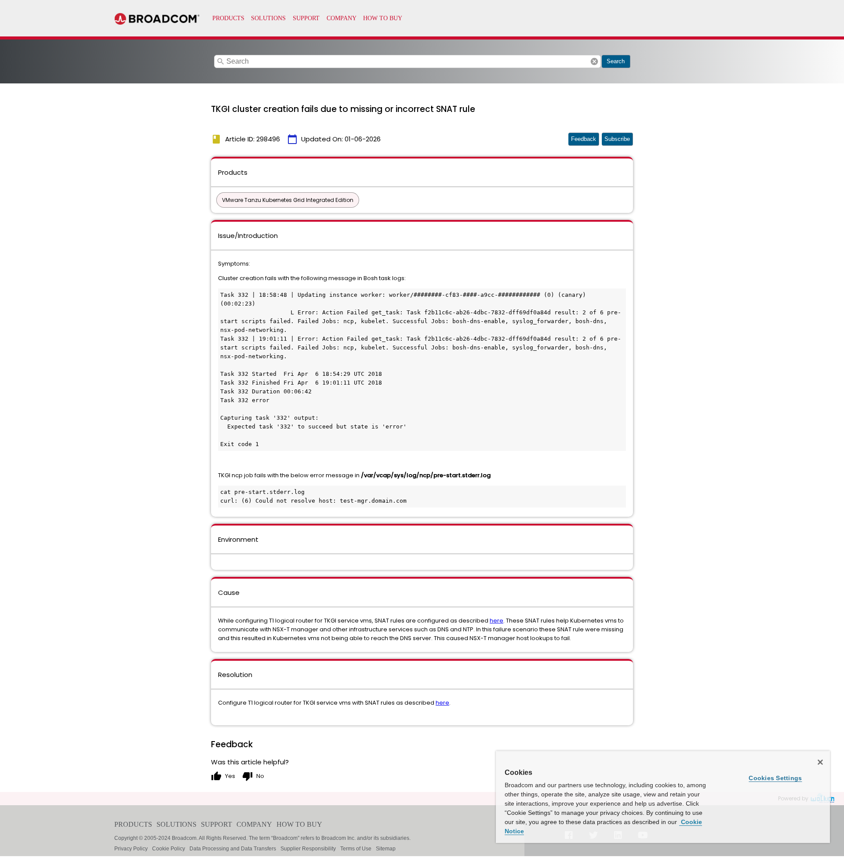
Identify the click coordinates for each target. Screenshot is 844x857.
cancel (594, 61)
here (496, 620)
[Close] (820, 762)
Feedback (583, 139)
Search (616, 61)
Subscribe (617, 139)
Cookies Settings (775, 777)
